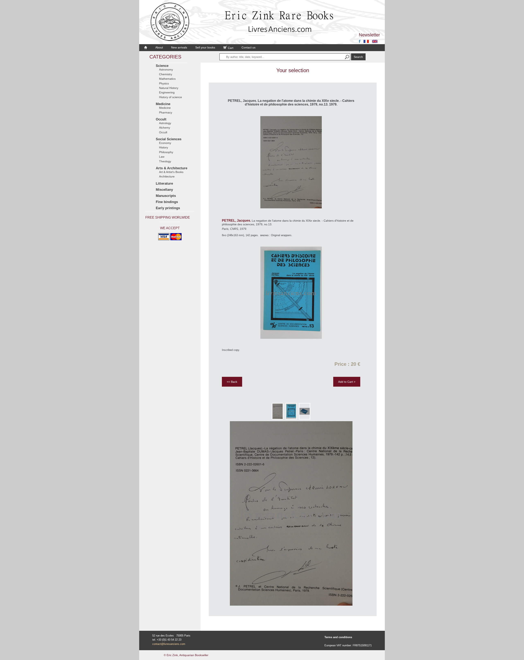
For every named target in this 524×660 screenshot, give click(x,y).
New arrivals (179, 47)
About (159, 47)
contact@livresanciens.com (168, 643)
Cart (230, 47)
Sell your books (205, 47)
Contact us (248, 47)
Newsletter (369, 34)
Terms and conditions (338, 637)
